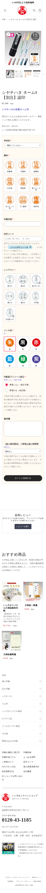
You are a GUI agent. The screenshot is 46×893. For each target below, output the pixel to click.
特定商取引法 (8, 771)
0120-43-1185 (16, 819)
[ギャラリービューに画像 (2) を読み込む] (19, 74)
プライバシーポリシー (23, 881)
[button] (5, 10)
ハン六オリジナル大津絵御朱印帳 (10, 608)
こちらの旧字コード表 (18, 247)
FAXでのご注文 (9, 767)
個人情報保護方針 (31, 767)
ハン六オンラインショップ (20, 877)
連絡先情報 (37, 881)
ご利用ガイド (8, 762)
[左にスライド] (3, 74)
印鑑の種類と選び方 (11, 752)
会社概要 (27, 771)
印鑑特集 (27, 752)
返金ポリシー (36, 877)
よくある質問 (29, 757)
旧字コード (28, 762)
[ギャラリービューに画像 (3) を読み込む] (28, 74)
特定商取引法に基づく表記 (24, 885)
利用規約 (11, 881)
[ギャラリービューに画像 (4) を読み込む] (37, 74)
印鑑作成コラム (9, 757)
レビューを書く (23, 526)
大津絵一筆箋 (31, 605)
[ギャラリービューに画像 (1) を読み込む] (10, 74)
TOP (3, 19)
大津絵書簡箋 (9, 654)
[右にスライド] (43, 74)
